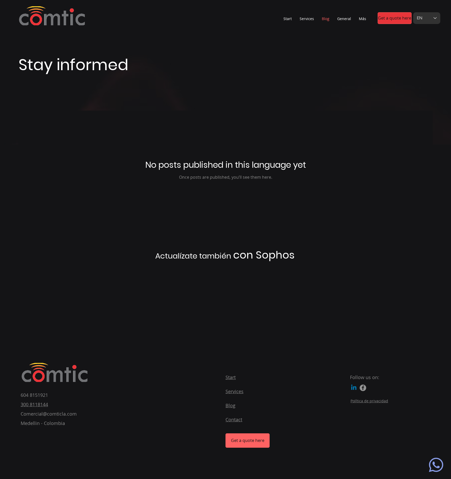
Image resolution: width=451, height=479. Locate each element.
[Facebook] (363, 388)
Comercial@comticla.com (49, 414)
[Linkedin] (354, 388)
